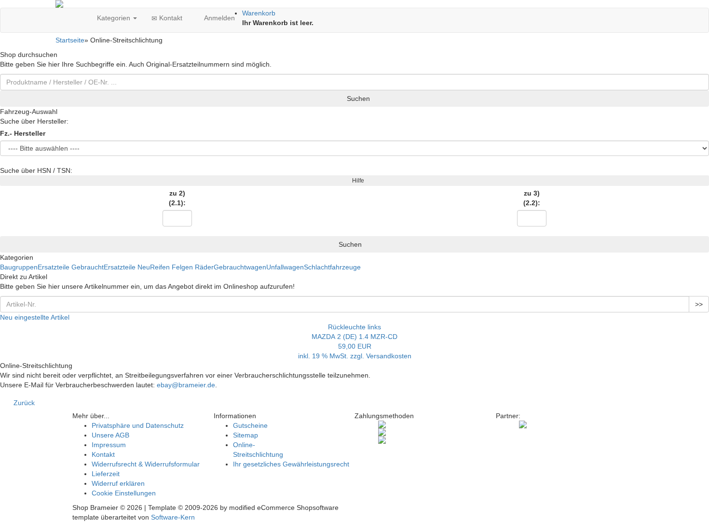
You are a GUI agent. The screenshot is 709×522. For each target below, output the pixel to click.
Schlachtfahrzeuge (332, 267)
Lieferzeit (106, 474)
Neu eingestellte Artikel (34, 317)
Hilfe (356, 180)
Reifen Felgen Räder (182, 267)
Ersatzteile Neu (127, 267)
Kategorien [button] (113, 18)
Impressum (109, 445)
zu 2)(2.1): (177, 198)
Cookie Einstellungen (124, 493)
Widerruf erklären (118, 483)
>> (699, 304)
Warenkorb (258, 13)
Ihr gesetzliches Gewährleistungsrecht (291, 464)
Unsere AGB (110, 435)
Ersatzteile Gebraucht (71, 267)
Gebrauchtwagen (240, 267)
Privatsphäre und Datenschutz (138, 425)
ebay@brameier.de (186, 385)
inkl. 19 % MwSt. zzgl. (332, 356)
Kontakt (169, 18)
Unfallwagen (285, 267)
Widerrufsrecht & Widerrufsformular (146, 464)
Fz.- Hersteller (22, 133)
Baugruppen (19, 267)
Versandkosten (388, 356)
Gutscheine (250, 425)
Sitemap (245, 435)
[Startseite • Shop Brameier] (354, 4)
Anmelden (218, 18)
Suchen (357, 98)
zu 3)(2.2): (531, 198)
